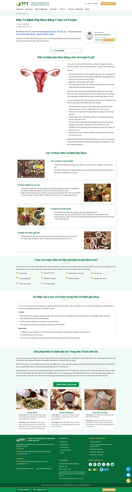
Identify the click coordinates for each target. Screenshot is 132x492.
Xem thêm (98, 40)
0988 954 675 (80, 478)
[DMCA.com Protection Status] (93, 469)
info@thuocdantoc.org (45, 468)
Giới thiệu (29, 9)
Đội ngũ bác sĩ (64, 444)
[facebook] (90, 464)
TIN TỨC (62, 9)
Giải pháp (53, 9)
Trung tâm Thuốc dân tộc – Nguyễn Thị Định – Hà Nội (36, 34)
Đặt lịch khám (109, 40)
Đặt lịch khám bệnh (65, 450)
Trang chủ (19, 9)
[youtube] (99, 464)
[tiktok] (108, 464)
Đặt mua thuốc (64, 447)
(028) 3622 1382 (39, 489)
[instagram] (103, 464)
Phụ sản (25, 13)
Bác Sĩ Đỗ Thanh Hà (49, 32)
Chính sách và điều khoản (97, 452)
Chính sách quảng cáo (96, 449)
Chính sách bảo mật (95, 441)
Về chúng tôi (63, 441)
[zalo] (94, 464)
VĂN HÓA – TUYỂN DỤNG (75, 9)
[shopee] (112, 464)
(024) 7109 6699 (23, 489)
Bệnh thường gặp (41, 9)
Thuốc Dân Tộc (26, 26)
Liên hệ (87, 9)
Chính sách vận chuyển (96, 455)
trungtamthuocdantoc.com (25, 468)
